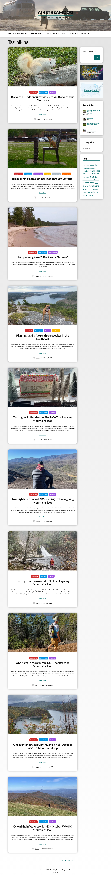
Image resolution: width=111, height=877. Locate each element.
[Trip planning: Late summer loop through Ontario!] (84, 124)
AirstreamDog (55, 12)
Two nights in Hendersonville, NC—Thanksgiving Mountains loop (42, 419)
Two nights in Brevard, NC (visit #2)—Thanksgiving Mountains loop (43, 500)
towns (85, 195)
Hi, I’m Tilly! (90, 118)
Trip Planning (56, 174)
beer (97, 165)
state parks (91, 192)
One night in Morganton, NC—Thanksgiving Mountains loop (42, 664)
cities (97, 171)
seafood (96, 189)
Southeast (52, 92)
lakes (84, 180)
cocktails (85, 173)
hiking (93, 176)
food (84, 177)
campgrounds (89, 171)
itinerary (98, 177)
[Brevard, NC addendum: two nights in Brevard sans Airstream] (84, 111)
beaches (91, 165)
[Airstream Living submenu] (77, 33)
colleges (89, 173)
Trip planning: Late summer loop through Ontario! (43, 178)
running (91, 189)
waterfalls (91, 195)
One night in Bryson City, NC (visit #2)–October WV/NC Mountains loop (42, 746)
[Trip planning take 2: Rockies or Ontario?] (84, 131)
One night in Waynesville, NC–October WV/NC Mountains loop (42, 828)
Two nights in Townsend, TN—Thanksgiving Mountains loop (42, 582)
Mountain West (38, 174)
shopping (84, 192)
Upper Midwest (66, 174)
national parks (89, 183)
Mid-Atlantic (28, 174)
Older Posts (69, 860)
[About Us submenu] (89, 33)
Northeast (47, 174)
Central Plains (18, 174)
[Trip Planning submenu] (58, 33)
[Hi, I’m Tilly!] (84, 119)
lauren (38, 119)
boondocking (92, 168)
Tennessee (51, 576)
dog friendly (95, 173)
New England (38, 330)
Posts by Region (91, 90)
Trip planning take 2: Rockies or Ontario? (42, 257)
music (86, 180)
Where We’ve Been (91, 72)
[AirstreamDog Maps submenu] (26, 33)
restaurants (94, 186)
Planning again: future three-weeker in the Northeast (42, 337)
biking (84, 168)
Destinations (33, 92)
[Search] (97, 57)
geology (87, 177)
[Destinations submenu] (42, 33)
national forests (93, 180)
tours (97, 192)
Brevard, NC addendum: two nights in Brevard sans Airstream (42, 98)
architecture (86, 165)
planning (85, 186)
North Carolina (43, 92)
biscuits (88, 168)
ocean (96, 183)
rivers (85, 189)
